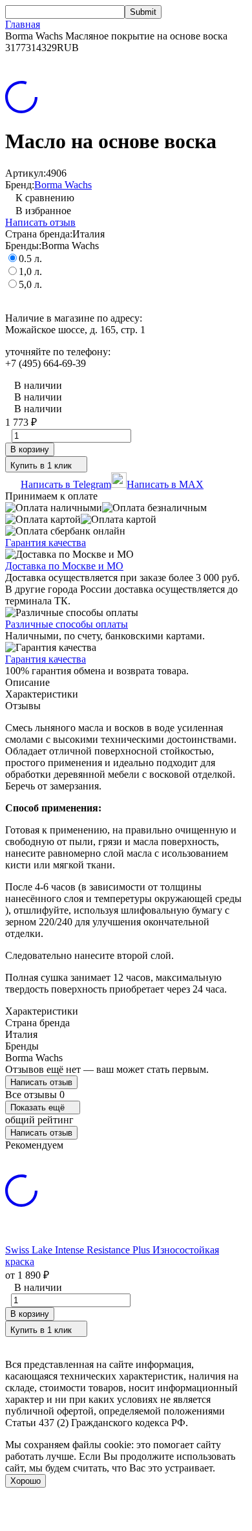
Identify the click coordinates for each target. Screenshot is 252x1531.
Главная (22, 24)
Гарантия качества (45, 542)
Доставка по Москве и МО (64, 565)
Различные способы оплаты (66, 624)
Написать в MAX (165, 484)
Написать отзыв (40, 222)
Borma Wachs (63, 184)
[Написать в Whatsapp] (126, 1513)
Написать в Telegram (66, 484)
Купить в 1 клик (41, 465)
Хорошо (25, 1481)
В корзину (29, 449)
